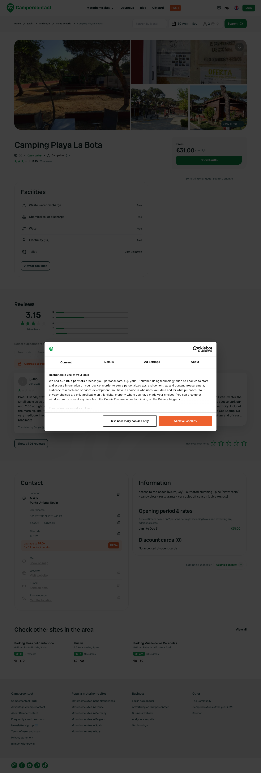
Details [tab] (109, 361)
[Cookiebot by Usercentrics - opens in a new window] (195, 349)
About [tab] (195, 361)
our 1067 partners (72, 380)
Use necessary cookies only (130, 421)
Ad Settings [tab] (152, 361)
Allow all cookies (185, 421)
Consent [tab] (66, 362)
